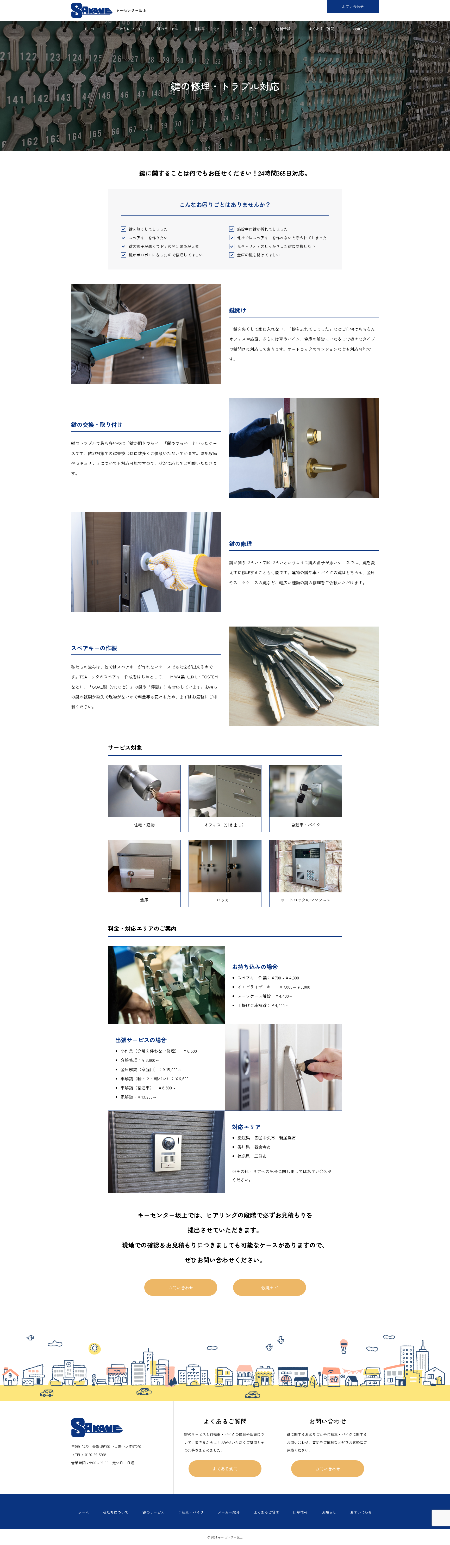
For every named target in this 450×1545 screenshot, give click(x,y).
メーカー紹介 (245, 28)
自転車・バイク (207, 28)
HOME (90, 28)
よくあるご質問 (321, 28)
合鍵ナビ (269, 1287)
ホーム (83, 1512)
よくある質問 (225, 1469)
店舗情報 (283, 28)
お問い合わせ (353, 6)
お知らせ (360, 28)
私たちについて (128, 28)
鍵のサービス (168, 28)
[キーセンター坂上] (109, 10)
